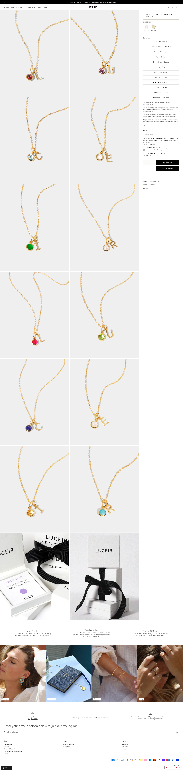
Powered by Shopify (20, 766)
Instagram (125, 744)
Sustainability (148, 188)
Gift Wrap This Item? (154, 153)
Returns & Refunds (9, 749)
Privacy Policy (67, 746)
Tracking (6, 753)
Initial (145, 130)
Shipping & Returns (150, 185)
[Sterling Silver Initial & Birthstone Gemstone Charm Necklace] (146, 27)
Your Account (8, 744)
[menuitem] (9, 7)
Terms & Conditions (68, 744)
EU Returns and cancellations (13, 751)
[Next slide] (177, 2)
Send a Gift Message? (155, 148)
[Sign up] (177, 732)
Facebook (125, 746)
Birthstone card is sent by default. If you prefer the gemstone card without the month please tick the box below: (160, 140)
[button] (173, 767)
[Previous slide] (4, 2)
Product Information (151, 181)
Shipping (6, 746)
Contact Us (125, 749)
